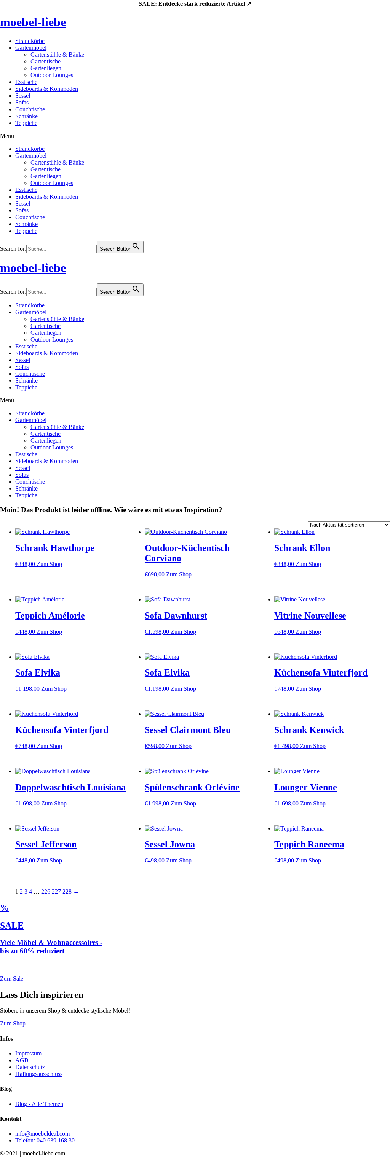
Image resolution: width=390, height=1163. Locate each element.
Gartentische (45, 61)
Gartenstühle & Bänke (57, 54)
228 (67, 891)
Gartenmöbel (30, 47)
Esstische (26, 82)
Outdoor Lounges (51, 75)
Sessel (22, 95)
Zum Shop (49, 564)
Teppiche (26, 123)
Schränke (26, 116)
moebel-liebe (33, 22)
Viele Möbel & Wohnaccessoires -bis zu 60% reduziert (51, 946)
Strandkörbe (30, 41)
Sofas (22, 102)
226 (45, 891)
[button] (195, 136)
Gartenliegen (45, 68)
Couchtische (30, 109)
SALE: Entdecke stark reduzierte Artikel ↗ (195, 3)
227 (56, 891)
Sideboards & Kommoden (46, 88)
